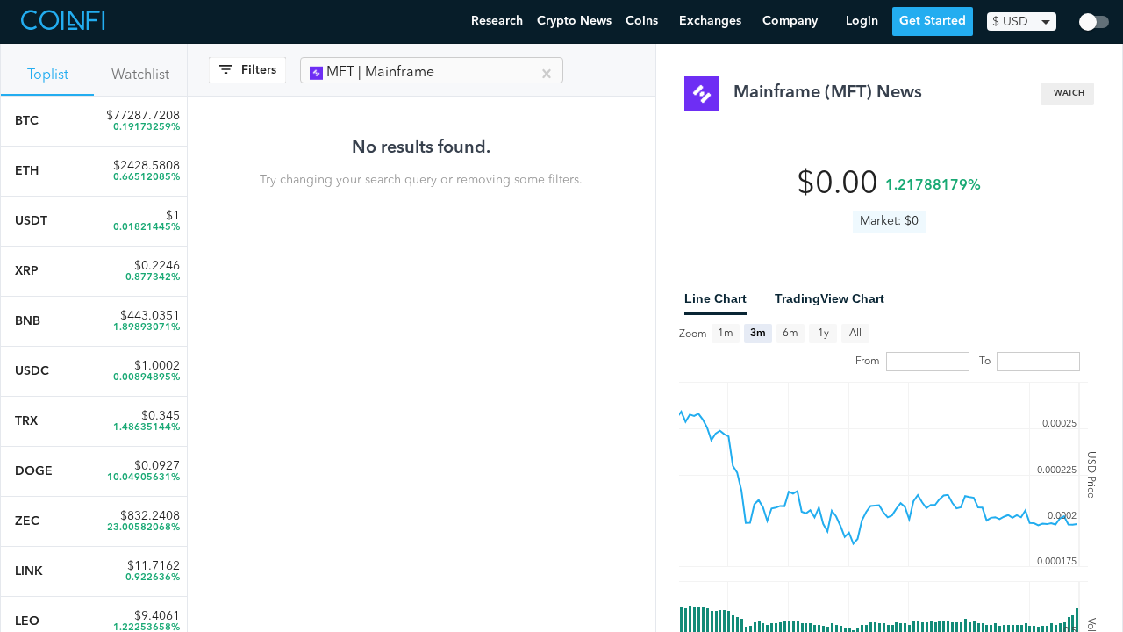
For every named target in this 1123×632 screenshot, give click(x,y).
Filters (258, 70)
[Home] (65, 22)
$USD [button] (1010, 22)
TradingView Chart (829, 298)
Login (862, 21)
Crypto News (574, 21)
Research (497, 21)
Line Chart (715, 298)
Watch (1069, 93)
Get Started (932, 21)
